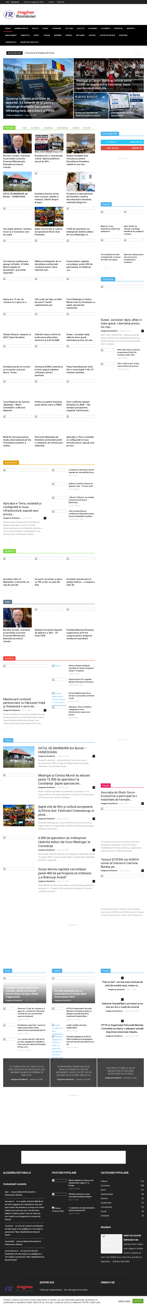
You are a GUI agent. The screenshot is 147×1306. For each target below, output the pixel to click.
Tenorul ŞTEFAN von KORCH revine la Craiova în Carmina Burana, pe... (120, 863)
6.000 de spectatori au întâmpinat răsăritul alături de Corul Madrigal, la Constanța (64, 842)
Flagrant (92, 28)
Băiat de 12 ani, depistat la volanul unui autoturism (110, 228)
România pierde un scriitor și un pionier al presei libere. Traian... (16, 369)
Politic (35, 28)
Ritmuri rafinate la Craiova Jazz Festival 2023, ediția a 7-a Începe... (81, 1183)
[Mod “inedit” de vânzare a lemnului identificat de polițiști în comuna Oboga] (134, 217)
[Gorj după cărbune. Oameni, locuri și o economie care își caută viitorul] (17, 216)
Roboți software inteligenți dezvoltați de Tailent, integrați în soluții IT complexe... (81, 668)
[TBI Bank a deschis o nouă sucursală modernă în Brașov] (59, 1198)
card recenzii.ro (11, 1250)
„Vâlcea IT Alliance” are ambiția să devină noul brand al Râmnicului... (81, 500)
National (80, 35)
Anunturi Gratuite (29, 42)
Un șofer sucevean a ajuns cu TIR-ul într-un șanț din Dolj (48, 582)
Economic (105, 1185)
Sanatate (25, 35)
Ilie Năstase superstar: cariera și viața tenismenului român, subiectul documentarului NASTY (32, 1027)
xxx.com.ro (9, 1201)
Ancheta (131, 28)
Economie (56, 28)
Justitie (80, 28)
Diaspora (123, 35)
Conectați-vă (136, 142)
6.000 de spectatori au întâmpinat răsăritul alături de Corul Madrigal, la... (79, 232)
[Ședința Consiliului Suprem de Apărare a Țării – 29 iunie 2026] (59, 487)
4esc (7, 1192)
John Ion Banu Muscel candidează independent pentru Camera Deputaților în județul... (81, 513)
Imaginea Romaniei (116, 989)
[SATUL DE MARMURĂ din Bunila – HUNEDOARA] (17, 181)
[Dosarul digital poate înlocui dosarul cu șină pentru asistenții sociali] (59, 699)
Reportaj (118, 28)
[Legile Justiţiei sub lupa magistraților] (57, 1030)
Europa (92, 35)
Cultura (69, 28)
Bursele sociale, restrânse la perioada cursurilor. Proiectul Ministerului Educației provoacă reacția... (16, 161)
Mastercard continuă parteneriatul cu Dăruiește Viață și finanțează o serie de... (24, 702)
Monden (57, 35)
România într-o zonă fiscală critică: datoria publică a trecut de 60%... (49, 158)
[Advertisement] (91, 14)
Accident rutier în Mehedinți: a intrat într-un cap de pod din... (16, 582)
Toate (24, 128)
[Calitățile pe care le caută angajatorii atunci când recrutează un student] (120, 1072)
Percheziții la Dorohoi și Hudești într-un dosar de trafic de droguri (111, 257)
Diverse (68, 35)
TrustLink (9, 1226)
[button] (140, 35)
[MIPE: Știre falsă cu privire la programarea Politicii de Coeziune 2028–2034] (108, 354)
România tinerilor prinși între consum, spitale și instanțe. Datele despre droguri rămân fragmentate (22, 992)
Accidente (105, 28)
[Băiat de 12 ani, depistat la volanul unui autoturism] (111, 217)
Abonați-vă (137, 148)
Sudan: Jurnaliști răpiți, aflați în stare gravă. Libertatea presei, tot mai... (80, 337)
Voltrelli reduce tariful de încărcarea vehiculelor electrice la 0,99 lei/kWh (48, 337)
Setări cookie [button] (124, 1301)
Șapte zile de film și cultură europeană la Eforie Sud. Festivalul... (48, 232)
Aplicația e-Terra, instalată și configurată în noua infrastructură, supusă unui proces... (22, 509)
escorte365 (9, 1241)
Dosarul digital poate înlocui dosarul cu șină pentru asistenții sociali (81, 695)
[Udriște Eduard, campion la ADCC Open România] (17, 322)
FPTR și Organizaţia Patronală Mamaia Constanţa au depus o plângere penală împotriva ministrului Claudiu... (122, 1028)
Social (45, 28)
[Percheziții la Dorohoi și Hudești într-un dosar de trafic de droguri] (111, 245)
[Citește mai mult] (121, 1261)
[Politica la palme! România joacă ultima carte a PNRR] (49, 389)
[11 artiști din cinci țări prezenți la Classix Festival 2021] (59, 1212)
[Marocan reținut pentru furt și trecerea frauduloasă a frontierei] (134, 245)
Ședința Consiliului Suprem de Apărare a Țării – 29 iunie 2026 (48, 633)
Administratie (21, 28)
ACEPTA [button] (138, 1301)
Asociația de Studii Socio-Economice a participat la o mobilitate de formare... (119, 796)
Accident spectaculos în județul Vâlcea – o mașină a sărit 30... (80, 582)
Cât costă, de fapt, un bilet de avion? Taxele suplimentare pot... (48, 302)
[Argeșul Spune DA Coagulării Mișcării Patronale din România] (59, 683)
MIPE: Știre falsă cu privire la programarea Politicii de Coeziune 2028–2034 (128, 352)
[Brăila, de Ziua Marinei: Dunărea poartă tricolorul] (91, 105)
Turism (46, 35)
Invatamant (11, 35)
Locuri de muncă (107, 35)
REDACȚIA (60, 2)
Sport (36, 35)
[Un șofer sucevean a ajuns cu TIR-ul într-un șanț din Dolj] (49, 567)
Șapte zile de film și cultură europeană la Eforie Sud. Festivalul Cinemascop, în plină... (66, 811)
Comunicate (10, 42)
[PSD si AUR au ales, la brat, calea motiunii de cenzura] (108, 367)
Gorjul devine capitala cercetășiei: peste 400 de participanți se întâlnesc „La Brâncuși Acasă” (65, 873)
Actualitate (48, 128)
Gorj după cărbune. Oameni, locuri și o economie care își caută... (17, 232)
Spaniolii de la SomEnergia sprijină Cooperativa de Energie (52, 53)
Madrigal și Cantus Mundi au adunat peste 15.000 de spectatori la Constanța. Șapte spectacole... (64, 779)
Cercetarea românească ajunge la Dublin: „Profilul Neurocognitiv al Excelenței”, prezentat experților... (16, 267)
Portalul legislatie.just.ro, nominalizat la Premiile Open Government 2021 (70, 993)
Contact (51, 2)
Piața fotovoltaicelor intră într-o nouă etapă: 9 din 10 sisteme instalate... (79, 369)
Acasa (8, 28)
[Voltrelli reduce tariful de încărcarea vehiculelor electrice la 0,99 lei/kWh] (49, 322)
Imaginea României (14, 115)
